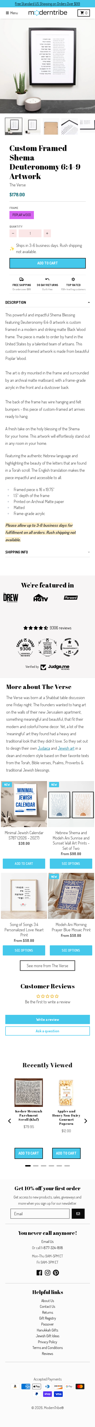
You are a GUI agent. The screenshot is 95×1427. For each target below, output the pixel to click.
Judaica (44, 748)
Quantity (15, 226)
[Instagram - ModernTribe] (48, 1273)
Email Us (47, 1241)
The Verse (17, 184)
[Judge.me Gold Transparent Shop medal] (69, 647)
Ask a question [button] (47, 1031)
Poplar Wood (21, 215)
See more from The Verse (47, 965)
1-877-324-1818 (52, 1247)
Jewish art (66, 748)
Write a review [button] (47, 1019)
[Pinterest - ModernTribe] (56, 1273)
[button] (47, 66)
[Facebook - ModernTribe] (39, 1273)
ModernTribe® (54, 1407)
